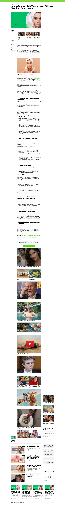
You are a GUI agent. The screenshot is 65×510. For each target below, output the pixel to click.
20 (48, 476)
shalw (27, 450)
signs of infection (24, 53)
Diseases (13, 4)
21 (50, 476)
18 (45, 476)
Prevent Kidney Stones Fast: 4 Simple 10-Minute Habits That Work (13, 440)
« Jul (43, 481)
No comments (12, 10)
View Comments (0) (29, 245)
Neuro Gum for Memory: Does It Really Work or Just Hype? (30, 235)
